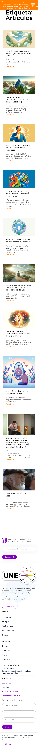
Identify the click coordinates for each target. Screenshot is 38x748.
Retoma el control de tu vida (17, 494)
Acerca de (6, 617)
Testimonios (7, 626)
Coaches (6, 650)
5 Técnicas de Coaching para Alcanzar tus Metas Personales (17, 193)
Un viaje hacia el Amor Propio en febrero (17, 392)
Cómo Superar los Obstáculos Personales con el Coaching (17, 99)
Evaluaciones (8, 630)
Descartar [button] (27, 8)
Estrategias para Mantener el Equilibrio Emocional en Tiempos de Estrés (19, 287)
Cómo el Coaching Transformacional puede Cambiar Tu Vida (18, 333)
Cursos (5, 635)
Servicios (6, 641)
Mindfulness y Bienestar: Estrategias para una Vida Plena (18, 53)
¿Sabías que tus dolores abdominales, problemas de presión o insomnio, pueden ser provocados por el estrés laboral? (18, 442)
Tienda (5, 655)
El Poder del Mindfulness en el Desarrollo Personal (18, 240)
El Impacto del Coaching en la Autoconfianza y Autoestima (18, 147)
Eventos (6, 646)
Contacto (6, 659)
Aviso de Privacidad (28, 738)
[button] (10, 67)
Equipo (5, 621)
